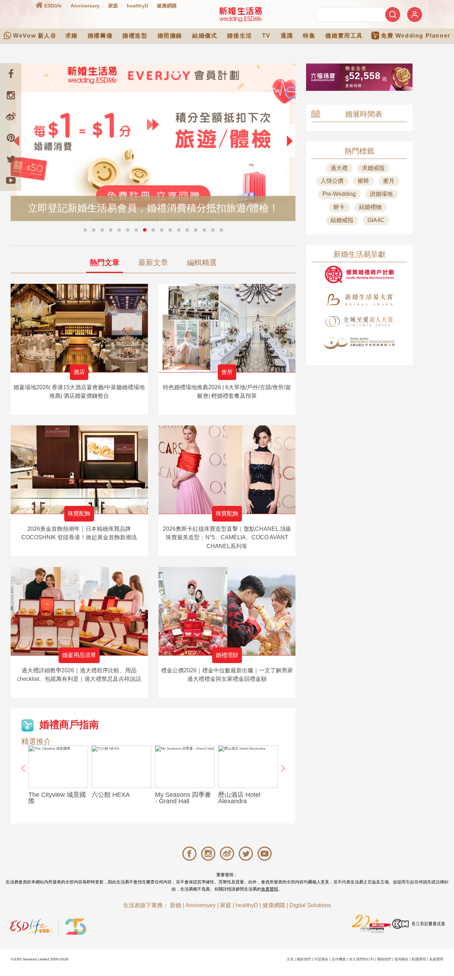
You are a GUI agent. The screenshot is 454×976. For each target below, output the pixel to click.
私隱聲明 (419, 959)
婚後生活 (239, 36)
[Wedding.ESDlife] (240, 14)
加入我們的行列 (361, 959)
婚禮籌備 (100, 36)
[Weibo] (10, 116)
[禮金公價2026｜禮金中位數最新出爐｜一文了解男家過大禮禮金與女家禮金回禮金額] (227, 611)
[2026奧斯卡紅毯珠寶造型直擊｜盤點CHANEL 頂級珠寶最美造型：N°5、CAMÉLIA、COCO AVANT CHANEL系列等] (227, 469)
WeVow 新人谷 (34, 36)
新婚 (175, 905)
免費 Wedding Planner (415, 36)
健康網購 (167, 6)
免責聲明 (269, 889)
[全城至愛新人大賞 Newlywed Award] (359, 321)
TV (266, 36)
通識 (287, 36)
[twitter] (10, 159)
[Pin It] (10, 137)
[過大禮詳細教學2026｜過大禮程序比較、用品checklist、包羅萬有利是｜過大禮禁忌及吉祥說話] (79, 611)
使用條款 (401, 959)
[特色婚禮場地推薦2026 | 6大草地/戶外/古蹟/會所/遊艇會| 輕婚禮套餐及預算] (227, 328)
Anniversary (85, 6)
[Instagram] (10, 95)
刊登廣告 (321, 959)
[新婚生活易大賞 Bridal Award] (359, 299)
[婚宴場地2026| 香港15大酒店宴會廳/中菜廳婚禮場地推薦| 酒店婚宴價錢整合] (79, 328)
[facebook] (10, 73)
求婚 (71, 36)
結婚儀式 (204, 36)
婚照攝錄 (169, 36)
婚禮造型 (134, 36)
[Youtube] (10, 180)
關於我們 (304, 959)
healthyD (137, 6)
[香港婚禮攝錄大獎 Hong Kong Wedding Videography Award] (359, 343)
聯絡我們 (384, 959)
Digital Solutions (310, 905)
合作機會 (339, 959)
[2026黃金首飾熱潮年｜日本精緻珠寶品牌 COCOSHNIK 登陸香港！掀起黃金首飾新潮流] (79, 469)
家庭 (113, 6)
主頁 (290, 959)
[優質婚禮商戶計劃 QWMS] (359, 274)
